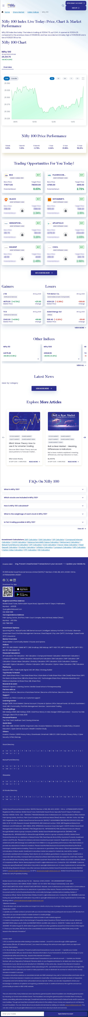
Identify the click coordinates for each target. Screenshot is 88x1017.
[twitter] (7, 581)
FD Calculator (19, 656)
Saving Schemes (33, 720)
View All (81, 529)
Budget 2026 (7, 703)
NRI (8, 706)
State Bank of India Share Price (50, 675)
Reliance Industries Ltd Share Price (15, 681)
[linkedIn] (14, 581)
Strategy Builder (46, 670)
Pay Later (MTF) (59, 633)
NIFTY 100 (78, 647)
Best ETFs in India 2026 (19, 715)
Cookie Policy (68, 726)
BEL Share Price (34, 681)
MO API (32, 670)
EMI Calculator (45, 539)
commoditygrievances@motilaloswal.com (29, 901)
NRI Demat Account (34, 631)
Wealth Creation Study (38, 729)
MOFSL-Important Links (29, 726)
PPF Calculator (30, 550)
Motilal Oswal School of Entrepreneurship (45, 687)
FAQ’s (14, 698)
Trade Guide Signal (21, 670)
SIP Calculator (58, 539)
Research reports (9, 687)
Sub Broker (80, 703)
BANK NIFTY (24, 647)
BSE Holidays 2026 (23, 712)
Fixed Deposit (47, 633)
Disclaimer (57, 726)
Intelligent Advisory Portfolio (53, 631)
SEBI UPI (74, 8)
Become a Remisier (65, 692)
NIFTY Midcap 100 (67, 647)
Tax (4, 720)
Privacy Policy (72, 734)
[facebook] (4, 581)
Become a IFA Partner (49, 692)
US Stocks (68, 631)
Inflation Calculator (44, 547)
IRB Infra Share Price (29, 678)
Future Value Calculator (67, 545)
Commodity (15, 706)
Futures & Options (44, 703)
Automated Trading (54, 706)
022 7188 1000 (8, 623)
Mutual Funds (21, 631)
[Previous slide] (3, 437)
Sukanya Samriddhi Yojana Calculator (43, 542)
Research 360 (8, 670)
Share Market (8, 642)
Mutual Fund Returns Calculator (15, 545)
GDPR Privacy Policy (23, 734)
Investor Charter (9, 734)
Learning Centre (23, 687)
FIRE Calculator (78, 664)
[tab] (52, 78)
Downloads (36, 734)
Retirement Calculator (69, 542)
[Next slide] (84, 437)
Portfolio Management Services (28, 633)
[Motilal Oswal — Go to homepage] (10, 5)
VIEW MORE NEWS (42, 388)
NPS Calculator (79, 547)
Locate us (21, 698)
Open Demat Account (75, 3)
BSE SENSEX (14, 647)
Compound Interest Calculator (49, 656)
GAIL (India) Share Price (71, 675)
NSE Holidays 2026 (9, 712)
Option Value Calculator (12, 550)
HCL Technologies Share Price (49, 678)
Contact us (7, 698)
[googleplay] (22, 594)
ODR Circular (61, 734)
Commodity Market (21, 642)
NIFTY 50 (6, 647)
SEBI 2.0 (52, 734)
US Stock (71, 703)
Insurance (11, 636)
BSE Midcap (44, 647)
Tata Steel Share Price (29, 675)
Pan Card (10, 720)
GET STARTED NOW (42, 273)
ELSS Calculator (49, 545)
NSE (7, 726)
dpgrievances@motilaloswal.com (48, 871)
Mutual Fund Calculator (42, 659)
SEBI (11, 726)
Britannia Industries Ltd (70, 678)
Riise (37, 670)
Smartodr (45, 734)
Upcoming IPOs (8, 631)
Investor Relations (45, 726)
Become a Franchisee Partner (29, 692)
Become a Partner (9, 692)
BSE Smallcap (34, 647)
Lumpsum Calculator (63, 547)
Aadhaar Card (20, 720)
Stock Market (18, 703)
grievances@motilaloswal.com (19, 871)
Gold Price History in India (41, 712)
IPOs (54, 703)
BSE (4, 726)
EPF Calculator (35, 545)
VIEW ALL (80, 365)
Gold (4, 706)
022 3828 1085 (8, 612)
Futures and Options (37, 642)
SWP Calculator (31, 539)
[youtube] (11, 581)
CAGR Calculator (19, 542)
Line (6, 78)
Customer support (33, 698)
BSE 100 (5, 650)
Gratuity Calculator (27, 547)
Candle (14, 78)
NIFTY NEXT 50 (55, 647)
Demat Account (30, 703)
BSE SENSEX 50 (14, 650)
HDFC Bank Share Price (11, 675)
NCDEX (16, 726)
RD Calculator (44, 550)
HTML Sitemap (15, 737)
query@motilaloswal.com (12, 609)
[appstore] (22, 589)
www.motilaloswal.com (73, 1005)
